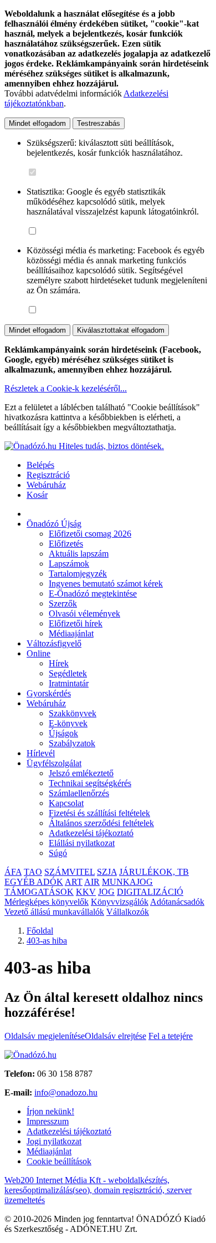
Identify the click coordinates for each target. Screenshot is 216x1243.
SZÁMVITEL (69, 872)
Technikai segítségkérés (90, 783)
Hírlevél (41, 753)
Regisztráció (48, 475)
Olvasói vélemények (84, 613)
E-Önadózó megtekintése (93, 593)
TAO (33, 872)
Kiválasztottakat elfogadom (120, 330)
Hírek (59, 663)
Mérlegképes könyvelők (46, 901)
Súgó (58, 853)
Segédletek (68, 673)
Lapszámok (69, 563)
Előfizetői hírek (75, 623)
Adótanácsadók (177, 901)
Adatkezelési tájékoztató (91, 833)
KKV (86, 891)
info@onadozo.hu (65, 1092)
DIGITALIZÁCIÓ (150, 891)
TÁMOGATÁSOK (39, 891)
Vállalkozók (127, 911)
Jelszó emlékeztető (81, 773)
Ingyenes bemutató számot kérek (106, 583)
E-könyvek (68, 723)
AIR (92, 882)
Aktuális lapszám (79, 553)
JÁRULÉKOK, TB (154, 872)
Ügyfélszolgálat (54, 763)
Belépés (40, 465)
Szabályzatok (72, 743)
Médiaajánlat (71, 633)
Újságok (63, 733)
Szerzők (63, 603)
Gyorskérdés (49, 693)
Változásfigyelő (54, 643)
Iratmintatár (69, 683)
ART (74, 882)
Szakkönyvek (72, 713)
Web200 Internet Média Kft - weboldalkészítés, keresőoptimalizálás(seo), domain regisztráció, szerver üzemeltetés (98, 1190)
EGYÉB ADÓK (33, 882)
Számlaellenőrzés (79, 793)
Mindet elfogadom (37, 123)
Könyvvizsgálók (119, 901)
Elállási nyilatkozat (82, 843)
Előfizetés (66, 543)
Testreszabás (98, 123)
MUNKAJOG (127, 882)
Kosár (37, 495)
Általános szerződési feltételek (101, 823)
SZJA (107, 872)
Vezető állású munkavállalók (54, 911)
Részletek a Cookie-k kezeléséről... (65, 388)
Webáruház (46, 485)
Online (38, 653)
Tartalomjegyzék (78, 573)
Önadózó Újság (54, 523)
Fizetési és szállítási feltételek (99, 813)
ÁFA (13, 872)
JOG (106, 891)
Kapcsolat (66, 803)
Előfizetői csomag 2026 (90, 533)
